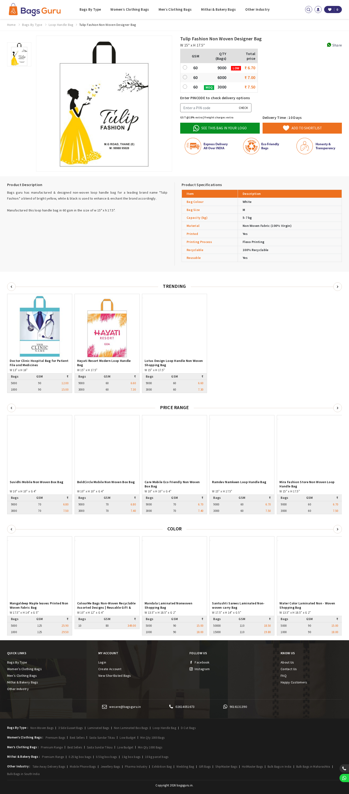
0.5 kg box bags (106, 757)
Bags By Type (90, 9)
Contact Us (289, 669)
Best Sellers (77, 738)
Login (102, 662)
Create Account (109, 669)
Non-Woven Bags (41, 728)
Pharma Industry (136, 767)
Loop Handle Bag (164, 728)
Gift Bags (205, 767)
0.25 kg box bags (80, 757)
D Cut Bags (188, 728)
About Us (287, 662)
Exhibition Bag (162, 767)
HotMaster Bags (252, 767)
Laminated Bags (98, 728)
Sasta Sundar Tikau (102, 738)
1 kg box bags (131, 757)
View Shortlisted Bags (114, 675)
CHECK (243, 108)
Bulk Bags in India (279, 767)
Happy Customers (294, 682)
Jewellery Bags (110, 767)
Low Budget (128, 738)
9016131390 (238, 707)
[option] (19, 54)
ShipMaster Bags (226, 767)
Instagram (202, 669)
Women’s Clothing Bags (129, 9)
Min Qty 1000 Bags (152, 738)
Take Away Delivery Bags (49, 767)
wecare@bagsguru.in (125, 707)
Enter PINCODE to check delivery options (215, 97)
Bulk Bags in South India (23, 774)
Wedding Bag (185, 767)
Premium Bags (55, 738)
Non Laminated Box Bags (131, 728)
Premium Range (52, 747)
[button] (337, 408)
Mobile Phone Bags (83, 767)
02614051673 (184, 707)
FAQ (284, 675)
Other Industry (257, 9)
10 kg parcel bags (156, 757)
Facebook (202, 662)
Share (336, 45)
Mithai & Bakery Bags (218, 9)
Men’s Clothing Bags (175, 9)
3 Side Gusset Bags (70, 728)
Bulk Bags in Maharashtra (313, 767)
